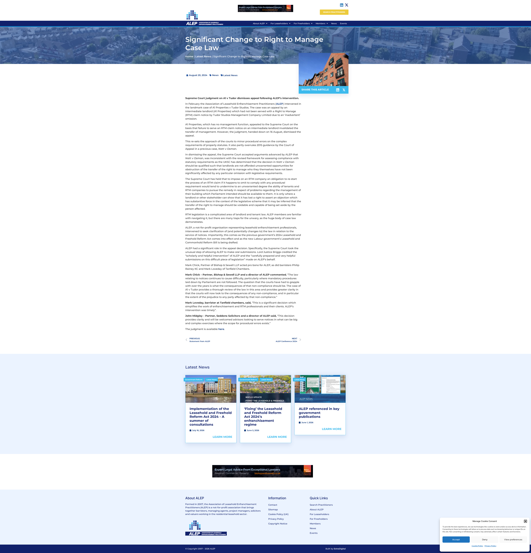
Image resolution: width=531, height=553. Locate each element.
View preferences (513, 539)
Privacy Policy (490, 546)
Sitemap (273, 509)
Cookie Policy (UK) (278, 514)
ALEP (279, 103)
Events (343, 23)
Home (189, 56)
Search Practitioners (321, 505)
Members (320, 23)
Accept (456, 539)
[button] (525, 521)
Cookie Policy (477, 546)
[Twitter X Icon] (346, 5)
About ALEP (259, 23)
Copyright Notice (277, 523)
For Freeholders (302, 23)
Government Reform (193, 380)
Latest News (203, 56)
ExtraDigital (340, 548)
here (221, 329)
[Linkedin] (341, 5)
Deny (484, 539)
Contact (272, 505)
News (334, 23)
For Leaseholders (279, 23)
